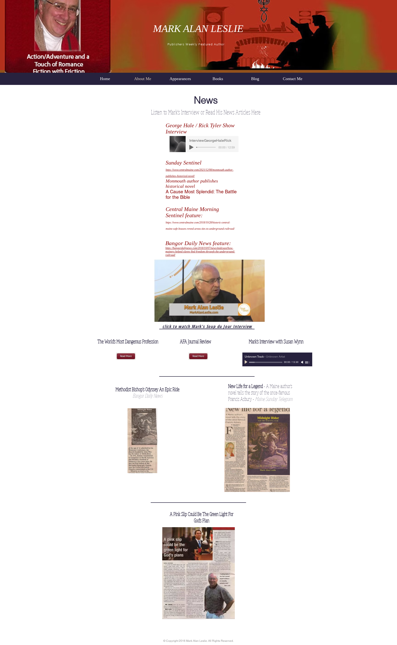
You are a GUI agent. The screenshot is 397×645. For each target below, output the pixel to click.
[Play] (191, 147)
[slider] (307, 362)
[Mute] (302, 362)
